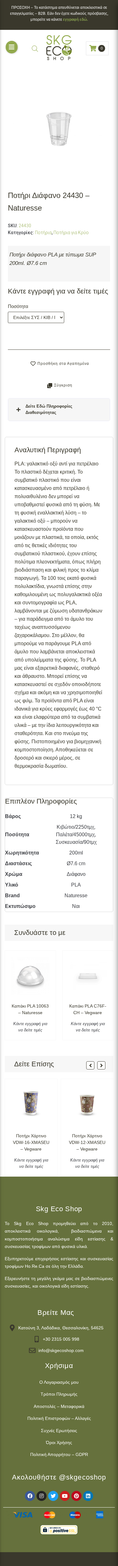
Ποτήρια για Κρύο (71, 232)
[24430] (59, 129)
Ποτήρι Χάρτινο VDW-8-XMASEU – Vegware (87, 1142)
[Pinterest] (76, 1496)
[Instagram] (42, 1496)
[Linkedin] (88, 1496)
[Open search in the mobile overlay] (35, 49)
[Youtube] (65, 1496)
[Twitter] (53, 1496)
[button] (12, 47)
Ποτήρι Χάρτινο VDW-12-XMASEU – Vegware (31, 1142)
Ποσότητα (18, 306)
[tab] (59, 409)
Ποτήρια (43, 232)
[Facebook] (30, 1496)
